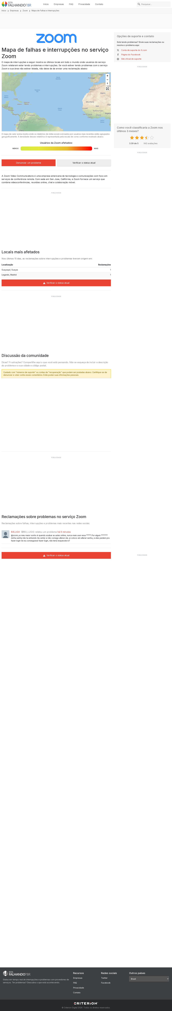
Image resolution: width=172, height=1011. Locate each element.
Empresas (59, 4)
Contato (99, 4)
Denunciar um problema (28, 162)
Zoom (25, 10)
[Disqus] (56, 413)
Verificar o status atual (84, 162)
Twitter (104, 978)
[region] (56, 101)
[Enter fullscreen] (107, 89)
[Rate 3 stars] (142, 138)
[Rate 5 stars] (152, 138)
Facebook (105, 982)
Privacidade (84, 4)
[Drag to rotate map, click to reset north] (107, 83)
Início (46, 4)
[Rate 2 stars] (137, 138)
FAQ (71, 4)
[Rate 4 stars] (147, 138)
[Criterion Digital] (86, 1003)
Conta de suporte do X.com (134, 50)
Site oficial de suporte (131, 59)
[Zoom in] (107, 76)
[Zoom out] (107, 80)
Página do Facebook (130, 54)
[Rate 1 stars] (132, 138)
